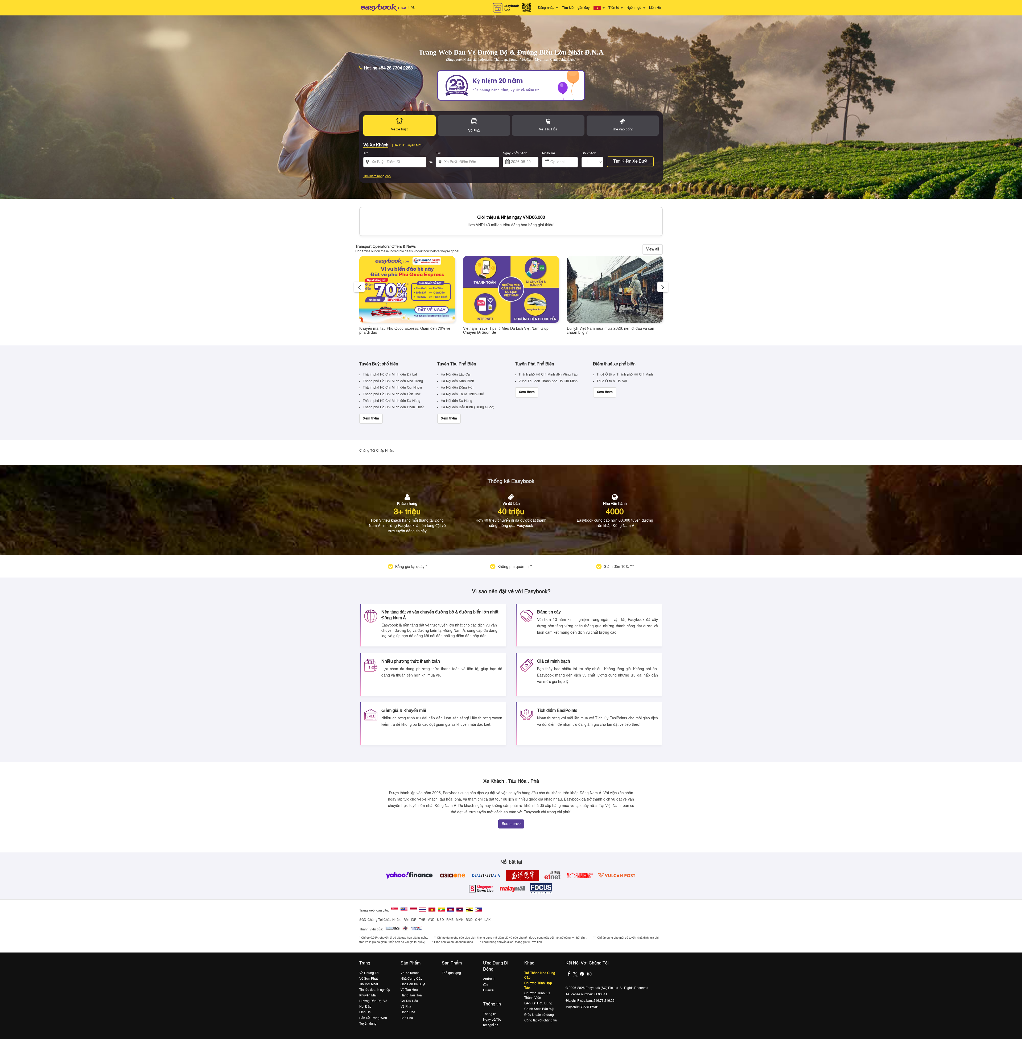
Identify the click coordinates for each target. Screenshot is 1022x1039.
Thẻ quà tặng (451, 973)
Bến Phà (407, 1018)
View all (652, 249)
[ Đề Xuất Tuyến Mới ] (407, 145)
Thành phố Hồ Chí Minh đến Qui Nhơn (392, 387)
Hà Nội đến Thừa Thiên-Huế (462, 394)
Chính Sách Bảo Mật (539, 1009)
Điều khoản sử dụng (539, 1015)
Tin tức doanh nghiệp (374, 990)
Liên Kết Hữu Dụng (538, 1003)
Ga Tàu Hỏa (409, 1001)
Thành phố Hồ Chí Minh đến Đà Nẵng (391, 401)
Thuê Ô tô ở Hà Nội (611, 381)
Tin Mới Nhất (368, 984)
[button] (599, 8)
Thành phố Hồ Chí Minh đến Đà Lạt (390, 374)
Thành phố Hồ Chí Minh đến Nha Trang (393, 381)
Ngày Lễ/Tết (492, 1019)
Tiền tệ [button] (614, 8)
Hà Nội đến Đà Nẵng (456, 401)
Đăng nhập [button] (546, 8)
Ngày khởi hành (515, 153)
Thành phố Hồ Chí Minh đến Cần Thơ (392, 394)
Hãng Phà (408, 1012)
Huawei (488, 990)
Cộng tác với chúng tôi (540, 1020)
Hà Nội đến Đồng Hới (457, 387)
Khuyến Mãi (368, 995)
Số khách (589, 153)
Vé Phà (406, 1006)
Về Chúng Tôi (369, 973)
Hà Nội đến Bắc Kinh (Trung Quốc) (467, 407)
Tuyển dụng (368, 1023)
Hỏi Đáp (365, 1006)
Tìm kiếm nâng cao (377, 176)
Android (488, 979)
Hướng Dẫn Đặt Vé (373, 1001)
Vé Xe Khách (410, 973)
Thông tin (490, 1014)
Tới (438, 153)
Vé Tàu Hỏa (409, 990)
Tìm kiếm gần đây (576, 8)
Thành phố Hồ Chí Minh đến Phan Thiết (393, 407)
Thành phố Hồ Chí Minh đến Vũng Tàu (548, 374)
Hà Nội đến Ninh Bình (457, 381)
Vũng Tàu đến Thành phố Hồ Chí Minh (548, 381)
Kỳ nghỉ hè (490, 1025)
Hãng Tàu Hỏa (411, 995)
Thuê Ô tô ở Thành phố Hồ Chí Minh (624, 374)
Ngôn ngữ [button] (635, 8)
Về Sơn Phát (368, 978)
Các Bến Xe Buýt (413, 984)
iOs (485, 984)
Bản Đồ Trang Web (373, 1018)
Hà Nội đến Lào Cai (456, 374)
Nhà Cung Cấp (411, 978)
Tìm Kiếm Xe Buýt (630, 161)
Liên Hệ (655, 8)
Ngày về (548, 153)
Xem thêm (371, 418)
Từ (365, 153)
